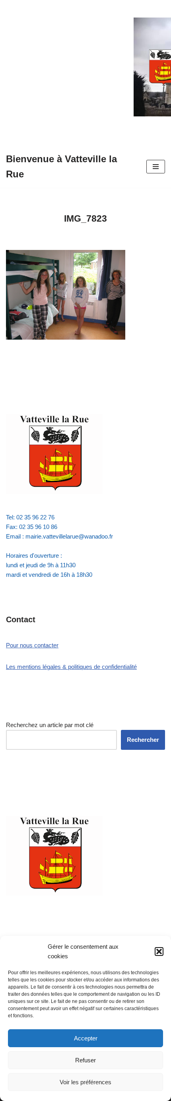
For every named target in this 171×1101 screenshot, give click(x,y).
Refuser (85, 1060)
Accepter (85, 1038)
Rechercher (143, 739)
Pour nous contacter (32, 645)
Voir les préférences (85, 1082)
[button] (159, 952)
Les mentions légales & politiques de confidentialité (71, 666)
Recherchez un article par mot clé (49, 725)
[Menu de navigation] (155, 166)
